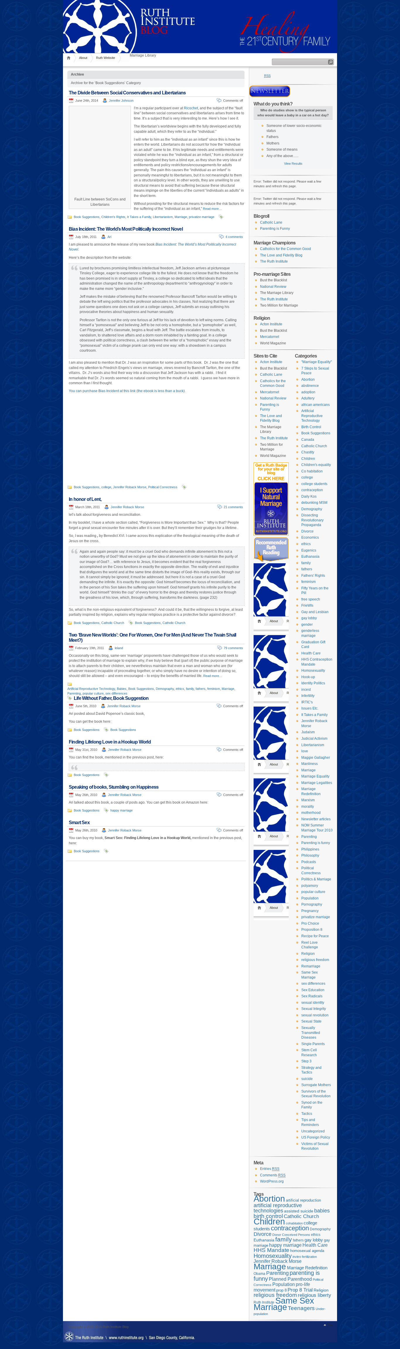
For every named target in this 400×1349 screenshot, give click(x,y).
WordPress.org (272, 1181)
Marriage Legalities (316, 783)
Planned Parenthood (290, 1279)
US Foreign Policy (315, 1137)
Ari (109, 237)
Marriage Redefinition (307, 1267)
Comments (273, 1175)
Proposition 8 (311, 930)
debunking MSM (314, 503)
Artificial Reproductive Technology (91, 688)
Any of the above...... (282, 156)
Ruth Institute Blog (200, 11)
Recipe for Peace (315, 936)
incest (306, 690)
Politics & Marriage (316, 879)
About (83, 57)
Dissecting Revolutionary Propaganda (312, 520)
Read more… (212, 208)
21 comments (233, 507)
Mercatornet (269, 337)
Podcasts (308, 862)
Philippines (310, 849)
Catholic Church (112, 623)
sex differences (116, 693)
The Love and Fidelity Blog (281, 255)
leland (119, 648)
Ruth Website (105, 57)
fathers (201, 688)
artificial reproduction (303, 1200)
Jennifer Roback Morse (129, 487)
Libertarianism (163, 217)
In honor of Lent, (85, 499)
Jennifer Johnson (121, 100)
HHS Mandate (271, 1250)
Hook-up (308, 677)
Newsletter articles (316, 819)
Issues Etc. (309, 708)
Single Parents (313, 1044)
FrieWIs (307, 605)
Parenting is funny (315, 843)
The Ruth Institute (274, 261)
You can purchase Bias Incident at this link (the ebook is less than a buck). (127, 391)
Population (310, 898)
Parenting (74, 693)
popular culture (93, 693)
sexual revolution (315, 1015)
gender (307, 624)
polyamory (309, 886)
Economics (310, 537)
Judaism (308, 732)
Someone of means (282, 149)
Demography (165, 688)
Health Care (311, 653)
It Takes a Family (139, 217)
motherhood (311, 813)
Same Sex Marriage (284, 1304)
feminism (213, 688)
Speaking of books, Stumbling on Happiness (113, 787)
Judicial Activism (314, 738)
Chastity (307, 452)
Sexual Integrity (313, 1009)
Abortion (308, 379)
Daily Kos (309, 496)
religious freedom (315, 960)
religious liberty (314, 1295)
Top (330, 1325)
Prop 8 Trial (300, 1290)
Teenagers (301, 1308)
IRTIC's (307, 702)
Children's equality (316, 465)
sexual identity (312, 1003)
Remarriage (310, 966)
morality (307, 806)
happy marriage (121, 810)
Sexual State (311, 1021)
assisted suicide (298, 1211)
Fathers (272, 137)
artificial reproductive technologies (278, 1208)
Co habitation (312, 471)
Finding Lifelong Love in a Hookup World (110, 741)
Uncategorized (313, 1131)
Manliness (309, 764)
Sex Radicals (311, 996)
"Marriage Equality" (316, 362)
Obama (259, 1274)
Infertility (307, 696)
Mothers (272, 143)
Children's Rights (113, 217)
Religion (308, 954)
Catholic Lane (271, 222)
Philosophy (310, 855)
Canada (307, 440)
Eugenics (308, 550)
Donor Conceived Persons (291, 1234)
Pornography (311, 904)
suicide (307, 1079)
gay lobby (309, 618)
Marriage (181, 217)
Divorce (307, 531)
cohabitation (294, 1223)
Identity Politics (313, 683)
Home (69, 57)
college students (314, 484)
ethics (180, 688)
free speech (310, 599)
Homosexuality (313, 670)
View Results (293, 163)
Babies (122, 688)
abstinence (310, 386)
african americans (315, 405)
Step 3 (306, 1061)
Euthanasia (310, 556)
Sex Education (312, 990)
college (106, 487)
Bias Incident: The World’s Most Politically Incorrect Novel (126, 229)
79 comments (233, 648)
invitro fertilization (305, 1256)
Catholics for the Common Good (285, 249)
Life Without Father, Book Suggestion (111, 698)
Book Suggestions (87, 217)
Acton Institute (271, 324)
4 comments (234, 237)
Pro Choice (310, 923)
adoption (308, 392)
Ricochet (191, 108)
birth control (268, 1216)
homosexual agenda (307, 1250)
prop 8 (281, 1290)
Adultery (307, 398)
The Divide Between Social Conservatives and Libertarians (127, 92)
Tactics (306, 1114)
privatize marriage (201, 217)
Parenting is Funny (275, 229)
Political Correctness (162, 487)
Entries (269, 1169)
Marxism (308, 800)
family (190, 688)
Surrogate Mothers (316, 1085)
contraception (312, 490)
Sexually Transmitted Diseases (310, 1033)
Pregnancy (310, 911)
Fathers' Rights (313, 576)
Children (308, 459)
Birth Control (311, 427)
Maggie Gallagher (315, 758)
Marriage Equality (315, 776)
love (304, 751)
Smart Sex (79, 822)
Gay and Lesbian (315, 612)
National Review (273, 287)
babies (322, 1211)
